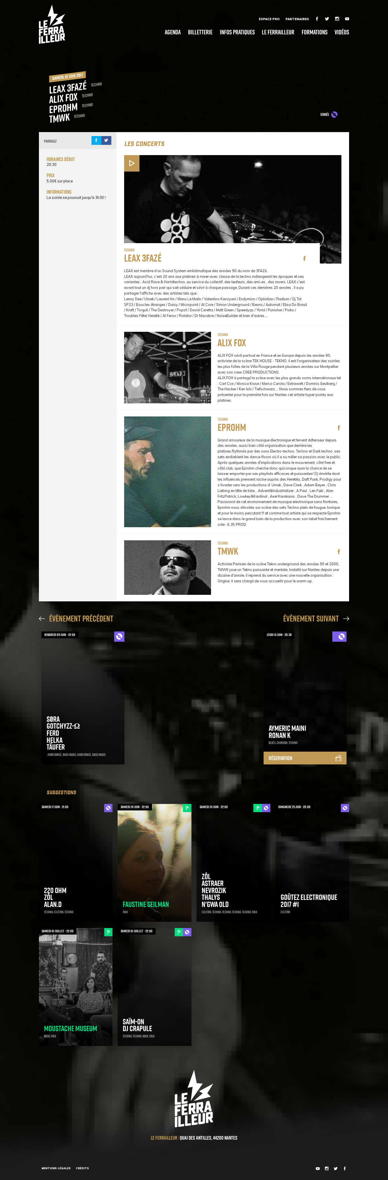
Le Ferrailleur (278, 32)
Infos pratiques (237, 32)
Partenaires (297, 19)
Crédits (82, 1168)
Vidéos (342, 32)
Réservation (280, 758)
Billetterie (200, 32)
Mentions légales (56, 1168)
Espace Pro (269, 19)
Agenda (173, 32)
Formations (314, 32)
